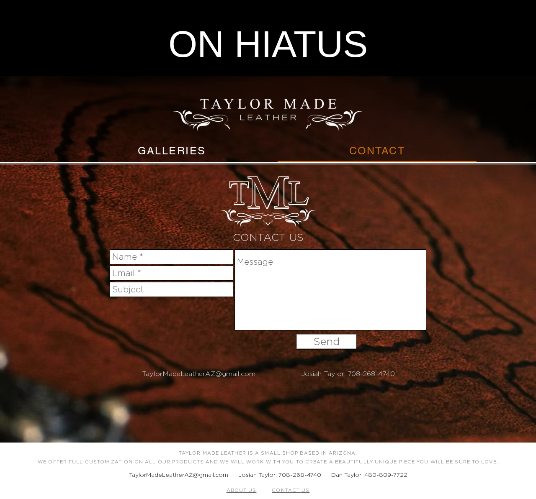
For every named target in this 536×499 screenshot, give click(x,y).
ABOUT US (242, 490)
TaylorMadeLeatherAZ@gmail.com (198, 373)
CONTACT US (290, 490)
